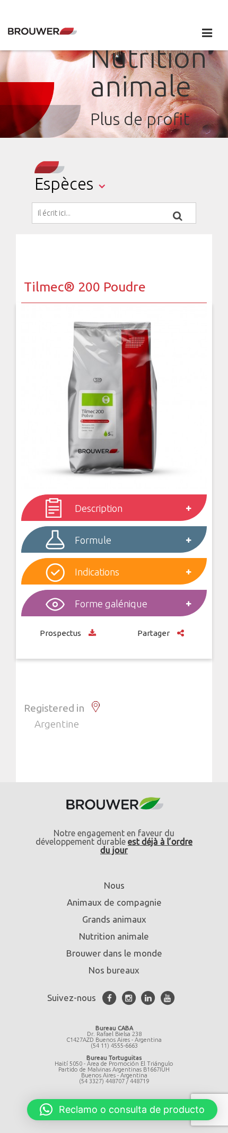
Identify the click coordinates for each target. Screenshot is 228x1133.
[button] (122, 1109)
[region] (114, 80)
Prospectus (61, 633)
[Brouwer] (58, 31)
